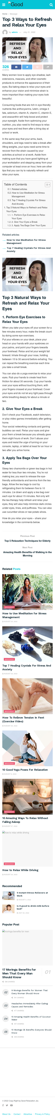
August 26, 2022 (10, 674)
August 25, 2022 (10, 621)
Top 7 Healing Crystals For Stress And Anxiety (29, 201)
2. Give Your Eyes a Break (24, 221)
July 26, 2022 (23, 913)
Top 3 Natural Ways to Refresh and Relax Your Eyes (27, 209)
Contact (17, 1114)
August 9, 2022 (24, 900)
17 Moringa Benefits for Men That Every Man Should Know (19, 973)
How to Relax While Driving (20, 870)
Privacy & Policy (42, 1114)
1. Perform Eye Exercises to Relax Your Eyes (28, 216)
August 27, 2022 (10, 826)
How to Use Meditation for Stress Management (28, 194)
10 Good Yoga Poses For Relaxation (25, 769)
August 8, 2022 (10, 774)
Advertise (28, 1114)
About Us (6, 1114)
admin (15, 32)
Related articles (19, 189)
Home (4, 13)
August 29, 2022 (10, 874)
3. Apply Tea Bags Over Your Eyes (29, 225)
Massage (13, 13)
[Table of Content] (47, 184)
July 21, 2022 (29, 32)
